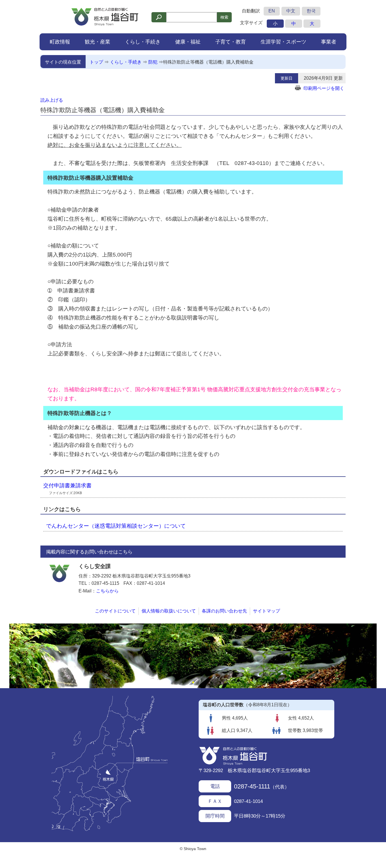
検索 (224, 17)
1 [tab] (193, 682)
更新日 (286, 78)
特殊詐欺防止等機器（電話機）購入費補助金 (208, 62)
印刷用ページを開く (323, 88)
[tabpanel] (193, 655)
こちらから (107, 590)
